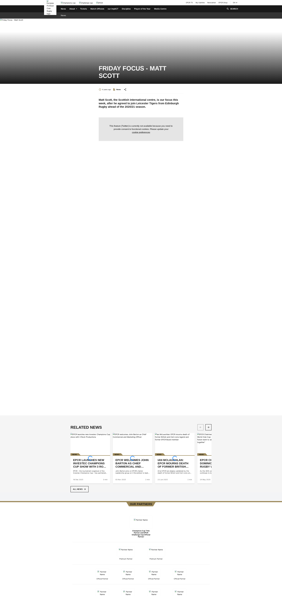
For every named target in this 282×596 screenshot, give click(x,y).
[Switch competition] (68, 2)
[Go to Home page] (50, 7)
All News (78, 489)
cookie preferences (141, 132)
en (234, 3)
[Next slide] (208, 427)
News (63, 15)
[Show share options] (125, 89)
